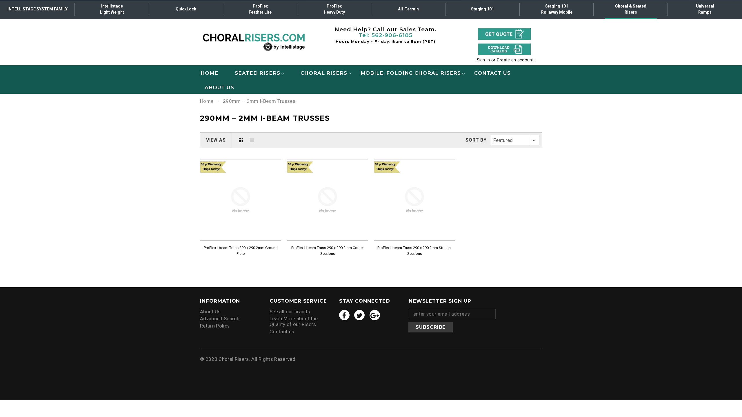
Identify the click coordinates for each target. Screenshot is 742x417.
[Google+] (375, 315)
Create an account (515, 60)
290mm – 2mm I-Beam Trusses (259, 101)
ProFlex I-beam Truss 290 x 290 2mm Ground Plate (241, 251)
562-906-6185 (392, 35)
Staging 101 (482, 9)
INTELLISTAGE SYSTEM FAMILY (38, 9)
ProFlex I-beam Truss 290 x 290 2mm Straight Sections (414, 251)
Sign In (483, 60)
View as (216, 140)
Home (206, 101)
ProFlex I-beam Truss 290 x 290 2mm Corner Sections (327, 251)
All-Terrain (408, 9)
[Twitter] (359, 315)
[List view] (252, 140)
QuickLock (186, 9)
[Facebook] (344, 315)
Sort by (476, 140)
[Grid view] (241, 140)
